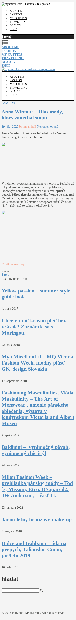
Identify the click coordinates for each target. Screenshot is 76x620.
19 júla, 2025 (10, 126)
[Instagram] (10, 37)
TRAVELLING (19, 21)
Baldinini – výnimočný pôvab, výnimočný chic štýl (36, 450)
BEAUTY (15, 25)
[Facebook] (2, 37)
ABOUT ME (17, 10)
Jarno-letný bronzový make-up (37, 519)
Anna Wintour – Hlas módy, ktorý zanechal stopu (32, 114)
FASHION (16, 14)
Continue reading (13, 264)
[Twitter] (4, 37)
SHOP (13, 29)
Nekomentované (47, 126)
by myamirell (27, 126)
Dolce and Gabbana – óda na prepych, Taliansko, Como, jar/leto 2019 (34, 549)
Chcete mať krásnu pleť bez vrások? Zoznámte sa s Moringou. (34, 327)
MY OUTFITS (18, 18)
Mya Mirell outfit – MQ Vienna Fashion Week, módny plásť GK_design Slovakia (37, 363)
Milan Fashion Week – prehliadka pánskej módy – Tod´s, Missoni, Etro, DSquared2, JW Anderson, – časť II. (37, 486)
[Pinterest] (7, 37)
